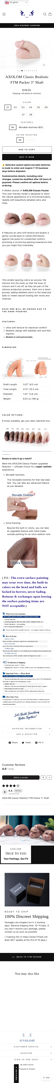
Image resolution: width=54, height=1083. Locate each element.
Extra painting (27, 135)
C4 (30, 107)
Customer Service (26, 1047)
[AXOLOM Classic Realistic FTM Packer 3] (4, 1020)
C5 (38, 107)
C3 (22, 107)
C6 (46, 107)
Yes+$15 (30, 140)
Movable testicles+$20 (31, 127)
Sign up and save (26, 1059)
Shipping (16, 93)
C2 (15, 107)
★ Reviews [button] (16, 1074)
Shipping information (27, 729)
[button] (8, 1014)
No (12, 127)
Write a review (21, 777)
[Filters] (43, 777)
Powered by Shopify (27, 1069)
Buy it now (27, 157)
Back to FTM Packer (29, 957)
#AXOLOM (26, 1053)
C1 (8, 107)
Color (27, 102)
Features (27, 122)
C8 (30, 114)
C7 (23, 114)
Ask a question (27, 734)
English (13, 2)
